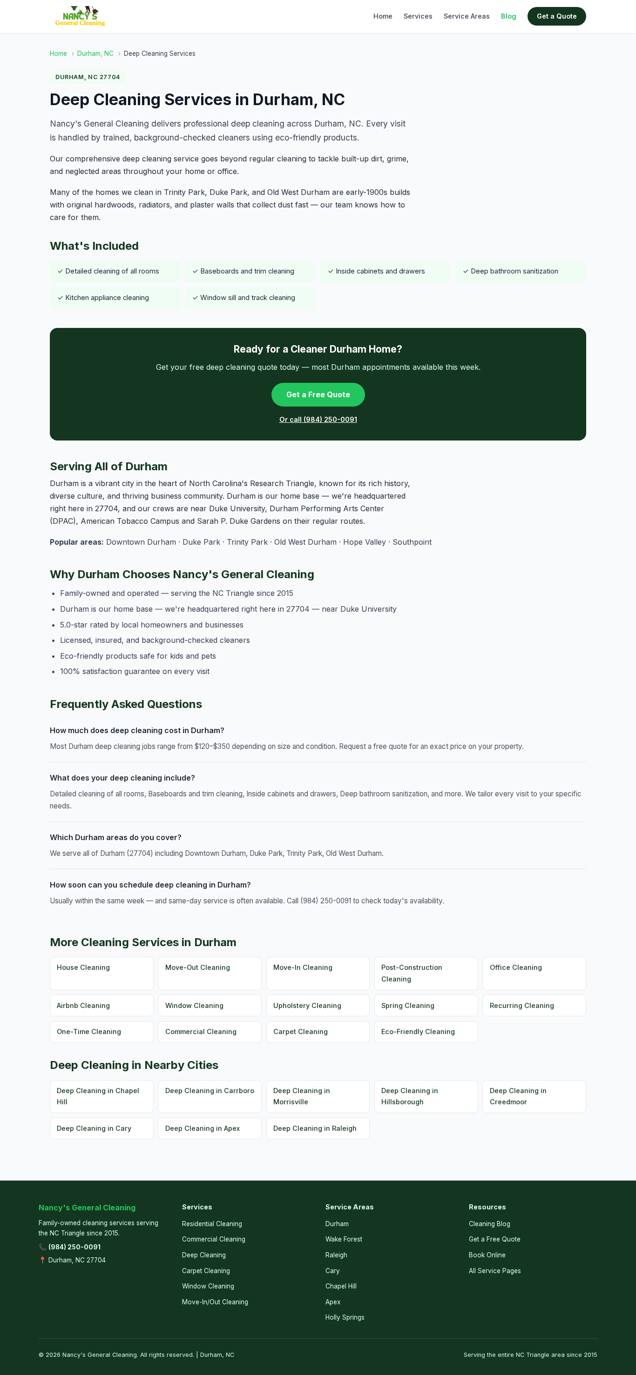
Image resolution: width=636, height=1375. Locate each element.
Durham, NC (95, 53)
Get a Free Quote (318, 394)
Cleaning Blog (489, 1224)
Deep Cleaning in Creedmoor (518, 1096)
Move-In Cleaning (302, 967)
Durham (337, 1224)
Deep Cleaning (204, 1255)
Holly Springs (345, 1317)
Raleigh (336, 1255)
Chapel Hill (341, 1286)
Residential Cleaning (212, 1224)
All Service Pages (495, 1271)
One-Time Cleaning (89, 1031)
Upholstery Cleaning (307, 1005)
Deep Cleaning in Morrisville (301, 1096)
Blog (508, 16)
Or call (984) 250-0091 (318, 419)
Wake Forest (343, 1239)
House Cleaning (83, 967)
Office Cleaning (516, 967)
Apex (332, 1302)
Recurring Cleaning (522, 1005)
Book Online (487, 1255)
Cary (332, 1271)
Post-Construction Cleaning (411, 972)
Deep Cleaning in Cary (94, 1128)
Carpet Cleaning (300, 1031)
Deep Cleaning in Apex (202, 1128)
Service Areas (467, 16)
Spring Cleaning (407, 1005)
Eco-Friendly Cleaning (418, 1031)
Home (382, 16)
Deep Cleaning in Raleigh (315, 1128)
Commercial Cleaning (201, 1031)
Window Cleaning (194, 1005)
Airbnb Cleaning (83, 1005)
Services (418, 16)
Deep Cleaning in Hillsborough (409, 1096)
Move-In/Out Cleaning (215, 1302)
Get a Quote (557, 16)
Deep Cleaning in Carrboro (209, 1091)
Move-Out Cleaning (197, 967)
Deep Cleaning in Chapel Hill (98, 1096)
